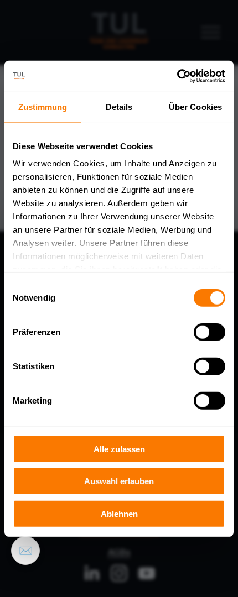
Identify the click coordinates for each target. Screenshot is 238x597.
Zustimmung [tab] (43, 106)
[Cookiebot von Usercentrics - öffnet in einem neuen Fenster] (176, 76)
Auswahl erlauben (119, 481)
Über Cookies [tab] (195, 106)
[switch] (209, 332)
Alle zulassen (119, 448)
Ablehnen (119, 513)
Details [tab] (119, 106)
